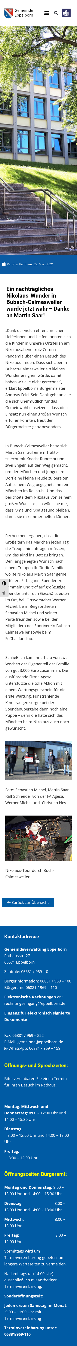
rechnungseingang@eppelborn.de (34, 1003)
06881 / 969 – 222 (28, 1035)
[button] (47, 13)
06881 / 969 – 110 (41, 987)
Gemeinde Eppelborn (24, 13)
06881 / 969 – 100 (55, 981)
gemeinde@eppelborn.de (40, 1041)
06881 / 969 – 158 (44, 1048)
